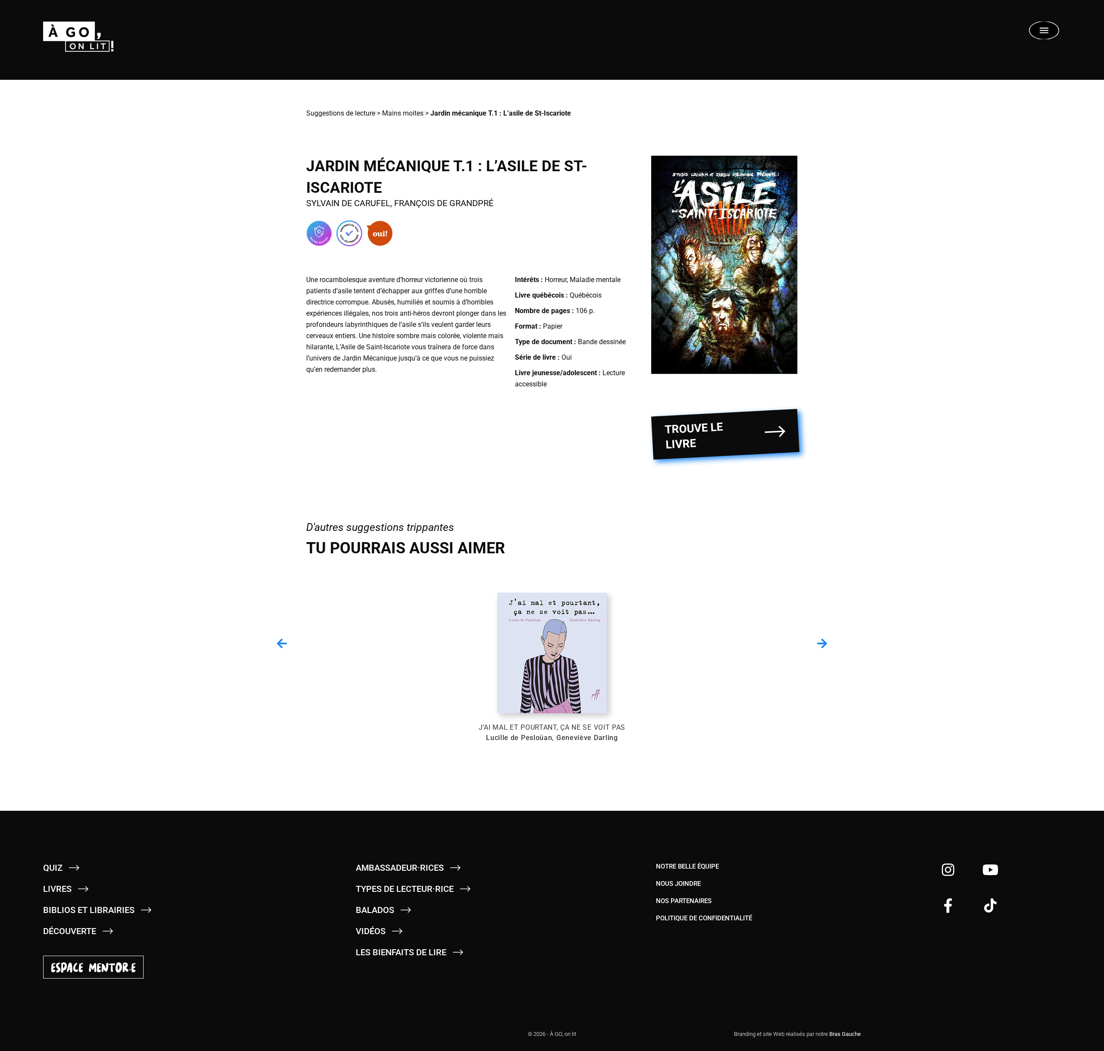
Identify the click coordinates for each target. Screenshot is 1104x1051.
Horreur (556, 280)
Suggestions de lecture (340, 113)
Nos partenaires (684, 901)
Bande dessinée (602, 342)
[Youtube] (990, 870)
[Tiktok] (990, 905)
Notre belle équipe (687, 866)
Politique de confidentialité (704, 918)
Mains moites (402, 113)
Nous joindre (678, 884)
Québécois (586, 295)
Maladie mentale (595, 280)
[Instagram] (948, 870)
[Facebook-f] (948, 905)
